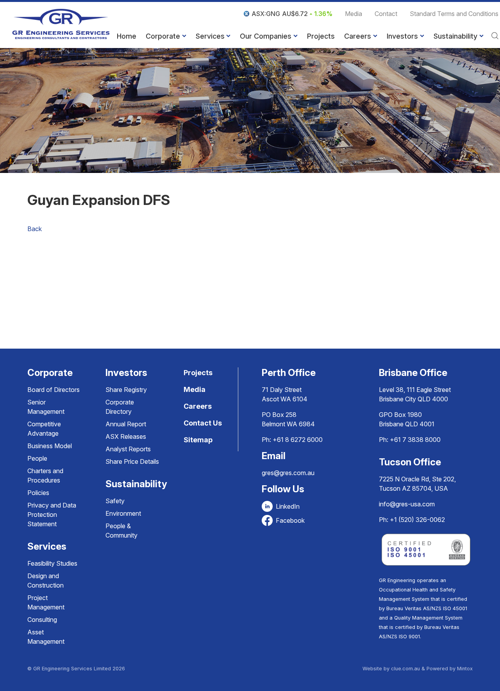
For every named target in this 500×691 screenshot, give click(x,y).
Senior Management (45, 406)
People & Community (121, 530)
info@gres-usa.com (407, 504)
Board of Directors (53, 390)
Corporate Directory (119, 406)
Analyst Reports (128, 449)
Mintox (465, 668)
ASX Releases (125, 436)
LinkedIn (288, 506)
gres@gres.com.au (288, 473)
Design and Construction (45, 580)
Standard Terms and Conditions (454, 14)
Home (126, 36)
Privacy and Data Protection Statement (51, 514)
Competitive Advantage (44, 428)
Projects (321, 36)
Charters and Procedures (45, 475)
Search (494, 36)
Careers (357, 36)
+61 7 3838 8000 (415, 439)
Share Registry (126, 390)
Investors (402, 36)
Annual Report (125, 424)
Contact (386, 14)
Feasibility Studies (52, 563)
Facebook (290, 520)
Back (34, 229)
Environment (123, 513)
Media (353, 14)
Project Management (45, 602)
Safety (115, 501)
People (37, 458)
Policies (38, 493)
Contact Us (203, 423)
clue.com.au (405, 668)
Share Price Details (132, 461)
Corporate (163, 36)
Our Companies (265, 36)
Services (210, 36)
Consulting (42, 619)
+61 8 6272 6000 (298, 439)
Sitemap (198, 440)
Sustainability (455, 36)
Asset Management (45, 636)
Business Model (49, 446)
